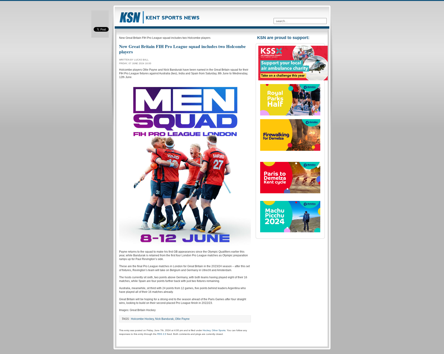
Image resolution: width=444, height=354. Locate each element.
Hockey (206, 330)
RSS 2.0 (161, 334)
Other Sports (218, 330)
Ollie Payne (182, 319)
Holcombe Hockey (142, 319)
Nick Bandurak (164, 319)
